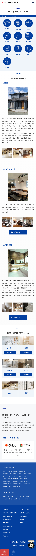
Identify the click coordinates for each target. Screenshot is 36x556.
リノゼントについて (25, 509)
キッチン (5, 499)
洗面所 (15, 499)
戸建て (4, 496)
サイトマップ (6, 536)
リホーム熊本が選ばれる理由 (10, 513)
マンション (11, 496)
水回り (27, 496)
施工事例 (22, 519)
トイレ (21, 499)
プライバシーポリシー (8, 532)
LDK (17, 496)
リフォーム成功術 (7, 516)
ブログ (21, 522)
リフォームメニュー (8, 526)
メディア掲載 (23, 516)
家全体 (22, 496)
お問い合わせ (6, 529)
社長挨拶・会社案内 (25, 513)
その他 (26, 499)
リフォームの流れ (7, 519)
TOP (5, 16)
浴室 (10, 499)
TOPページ (5, 509)
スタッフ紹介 (6, 522)
